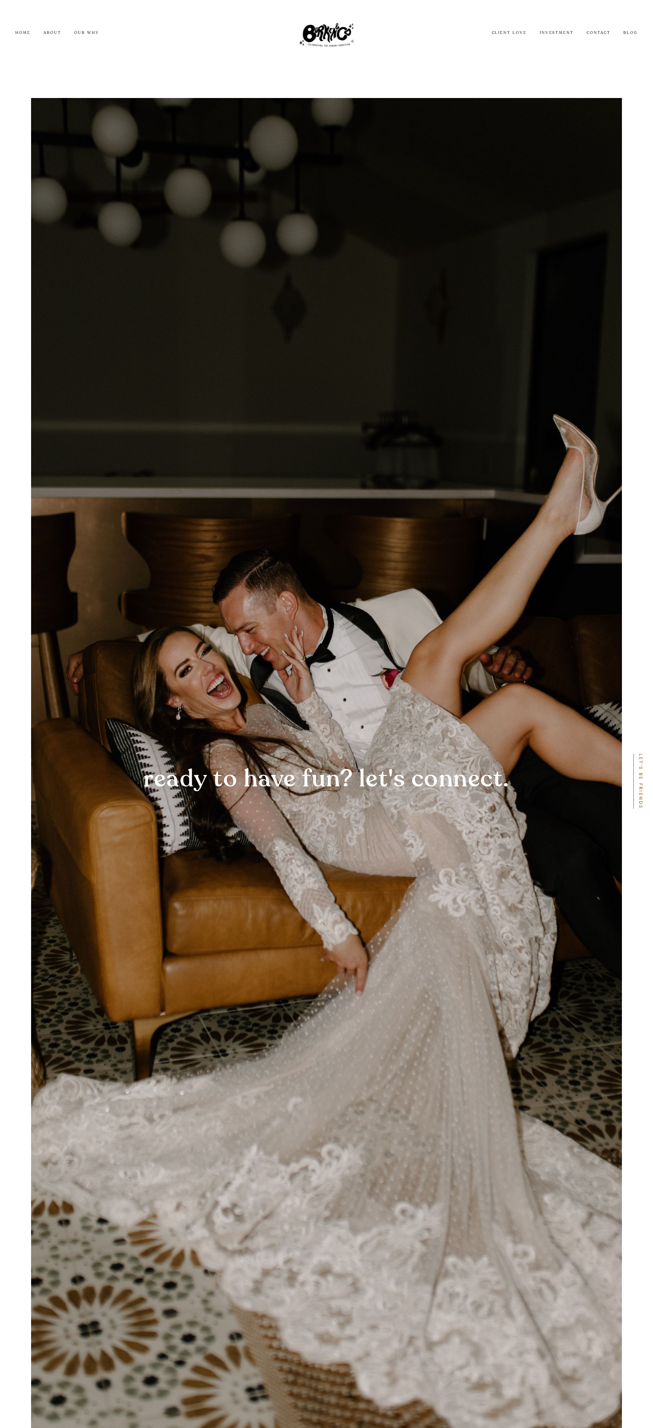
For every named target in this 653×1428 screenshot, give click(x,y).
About (52, 33)
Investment (557, 33)
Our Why (86, 33)
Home (23, 33)
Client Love (509, 33)
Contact (598, 33)
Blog (630, 33)
